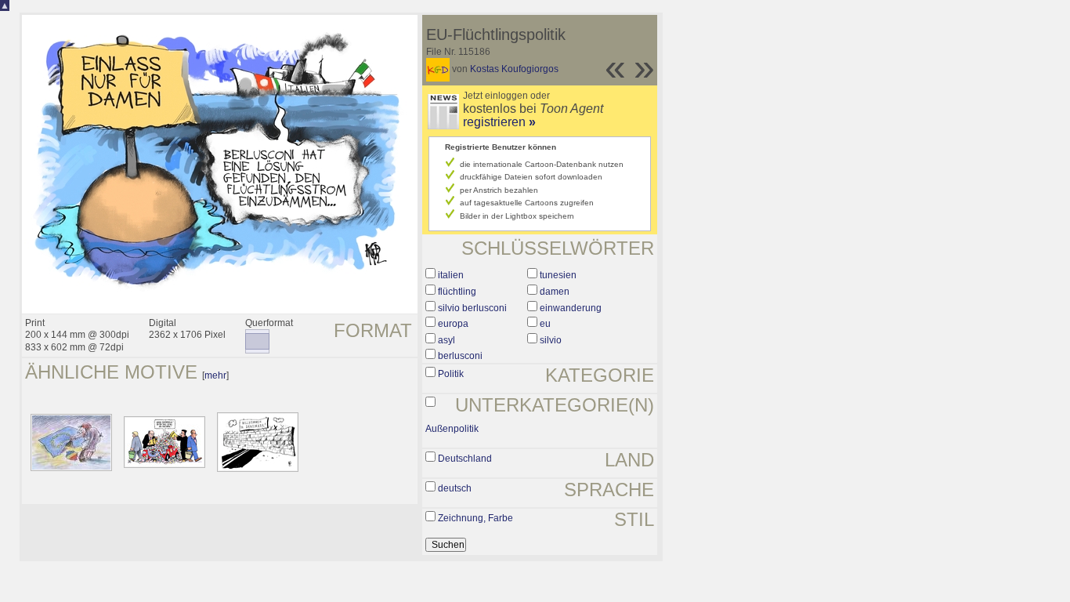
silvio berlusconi (472, 308)
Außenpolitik (452, 428)
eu (545, 323)
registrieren (499, 122)
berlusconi (460, 355)
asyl (446, 340)
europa (453, 323)
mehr (215, 375)
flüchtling (457, 291)
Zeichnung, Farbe (475, 518)
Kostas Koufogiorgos (514, 68)
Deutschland (465, 458)
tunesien (558, 275)
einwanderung (571, 308)
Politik (451, 373)
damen (554, 291)
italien (451, 275)
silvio (551, 340)
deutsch (455, 488)
